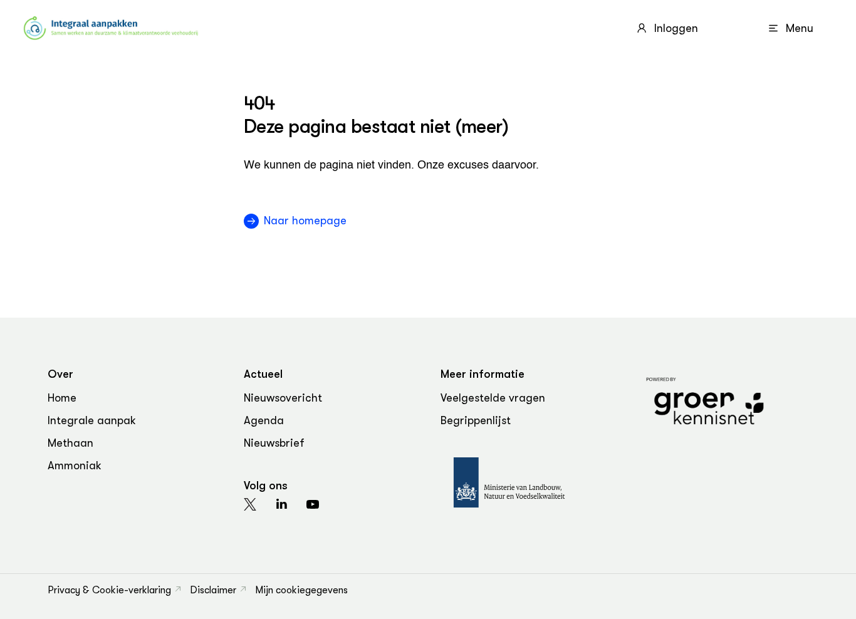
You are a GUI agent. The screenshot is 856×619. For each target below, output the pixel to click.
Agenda (264, 420)
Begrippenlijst (476, 420)
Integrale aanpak (92, 420)
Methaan (70, 443)
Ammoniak (75, 465)
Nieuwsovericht (283, 398)
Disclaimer (213, 590)
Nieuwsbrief (274, 443)
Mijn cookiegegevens (301, 590)
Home (62, 398)
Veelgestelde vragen (493, 398)
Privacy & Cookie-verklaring (109, 590)
